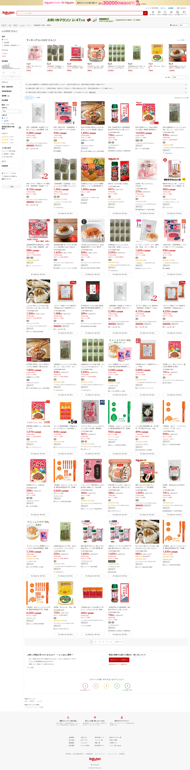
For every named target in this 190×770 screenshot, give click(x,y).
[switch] (19, 127)
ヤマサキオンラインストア (145, 388)
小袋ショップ (87, 449)
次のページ (119, 642)
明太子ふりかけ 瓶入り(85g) (118, 183)
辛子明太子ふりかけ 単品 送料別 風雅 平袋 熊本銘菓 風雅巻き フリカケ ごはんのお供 (92, 308)
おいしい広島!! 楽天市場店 (118, 445)
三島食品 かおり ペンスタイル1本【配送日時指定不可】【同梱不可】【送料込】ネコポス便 (119, 428)
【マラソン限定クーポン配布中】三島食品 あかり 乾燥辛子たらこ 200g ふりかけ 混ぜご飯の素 (65, 308)
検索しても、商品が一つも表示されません (41, 664)
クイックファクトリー (35, 265)
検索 (12, 76)
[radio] (2, 39)
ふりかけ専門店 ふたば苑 (117, 391)
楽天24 (112, 207)
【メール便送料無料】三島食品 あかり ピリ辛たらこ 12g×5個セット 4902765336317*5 (66, 428)
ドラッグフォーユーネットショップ (66, 447)
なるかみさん (169, 153)
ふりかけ (22, 25)
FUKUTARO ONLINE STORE (91, 268)
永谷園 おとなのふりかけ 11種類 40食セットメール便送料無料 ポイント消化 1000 (93, 186)
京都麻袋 (58, 151)
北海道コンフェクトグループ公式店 (66, 268)
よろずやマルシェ (115, 511)
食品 (10, 25)
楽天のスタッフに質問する (119, 660)
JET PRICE (168, 383)
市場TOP (3, 25)
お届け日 (4, 115)
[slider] (2, 69)
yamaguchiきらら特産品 (144, 450)
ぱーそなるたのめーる (62, 629)
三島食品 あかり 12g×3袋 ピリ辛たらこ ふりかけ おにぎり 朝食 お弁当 (92, 609)
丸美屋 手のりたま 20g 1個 (65, 607)
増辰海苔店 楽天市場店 (89, 326)
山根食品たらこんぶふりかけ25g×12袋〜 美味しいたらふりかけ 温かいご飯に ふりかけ (119, 247)
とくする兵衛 (87, 626)
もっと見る (30, 667)
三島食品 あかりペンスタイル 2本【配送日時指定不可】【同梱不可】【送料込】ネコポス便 (174, 548)
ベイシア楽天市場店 (143, 148)
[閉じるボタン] (186, 84)
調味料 (15, 25)
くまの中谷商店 (33, 506)
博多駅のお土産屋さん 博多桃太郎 (120, 151)
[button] (182, 8)
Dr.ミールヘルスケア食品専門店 (92, 509)
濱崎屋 (85, 203)
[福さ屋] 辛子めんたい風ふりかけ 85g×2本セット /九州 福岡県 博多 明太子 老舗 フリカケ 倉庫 (92, 548)
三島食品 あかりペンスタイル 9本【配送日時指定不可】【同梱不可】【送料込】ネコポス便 (65, 487)
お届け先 (4, 107)
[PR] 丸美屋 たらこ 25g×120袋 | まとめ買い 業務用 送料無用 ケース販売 (146, 129)
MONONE (113, 572)
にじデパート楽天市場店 (90, 566)
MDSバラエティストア (144, 268)
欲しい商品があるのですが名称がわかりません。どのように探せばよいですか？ (53, 659)
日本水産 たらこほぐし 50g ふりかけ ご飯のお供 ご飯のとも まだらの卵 (119, 487)
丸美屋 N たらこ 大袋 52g (35, 485)
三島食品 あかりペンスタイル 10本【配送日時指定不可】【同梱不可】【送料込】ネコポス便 (38, 609)
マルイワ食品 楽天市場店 (35, 331)
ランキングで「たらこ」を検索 (34, 707)
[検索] (145, 13)
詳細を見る (92, 92)
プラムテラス (169, 207)
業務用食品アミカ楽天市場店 (146, 209)
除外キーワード (6, 179)
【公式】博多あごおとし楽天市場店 (93, 151)
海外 (8, 105)
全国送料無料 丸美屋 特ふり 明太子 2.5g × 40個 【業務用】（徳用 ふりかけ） (37, 247)
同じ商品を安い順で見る (65, 213)
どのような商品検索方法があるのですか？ (41, 661)
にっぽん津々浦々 (33, 148)
